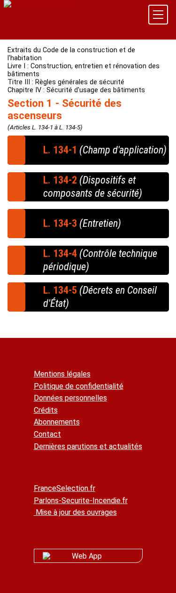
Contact (47, 434)
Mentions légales (62, 373)
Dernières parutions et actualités (88, 446)
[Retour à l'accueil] (40, 4)
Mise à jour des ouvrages (75, 512)
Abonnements (57, 421)
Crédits (46, 410)
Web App (87, 556)
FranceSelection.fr (64, 488)
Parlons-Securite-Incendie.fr (81, 500)
